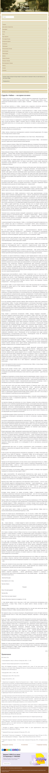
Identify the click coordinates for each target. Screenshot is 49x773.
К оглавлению (24, 744)
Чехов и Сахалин (6, 58)
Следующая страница (42, 744)
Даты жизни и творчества (7, 26)
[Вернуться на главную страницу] (24, 6)
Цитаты (4, 55)
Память (4, 65)
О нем (3, 31)
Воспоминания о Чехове (7, 63)
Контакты (4, 70)
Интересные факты (6, 41)
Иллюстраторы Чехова (7, 48)
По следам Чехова (6, 38)
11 (7, 449)
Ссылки (4, 67)
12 (25, 470)
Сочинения (4, 43)
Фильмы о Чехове (6, 60)
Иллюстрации (5, 51)
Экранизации (5, 53)
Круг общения (5, 36)
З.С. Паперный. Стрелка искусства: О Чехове (19, 91)
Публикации (4, 46)
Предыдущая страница (7, 744)
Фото (3, 34)
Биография (4, 29)
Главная (4, 24)
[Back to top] (46, 770)
